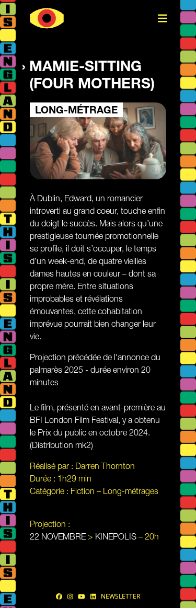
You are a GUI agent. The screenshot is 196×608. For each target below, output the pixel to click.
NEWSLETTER (120, 596)
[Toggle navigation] (162, 18)
